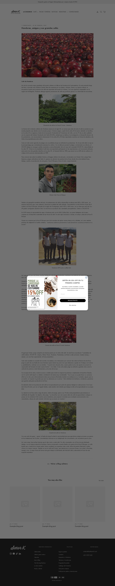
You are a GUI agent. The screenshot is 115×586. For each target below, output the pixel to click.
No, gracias (72, 305)
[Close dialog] (86, 277)
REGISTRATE (73, 300)
